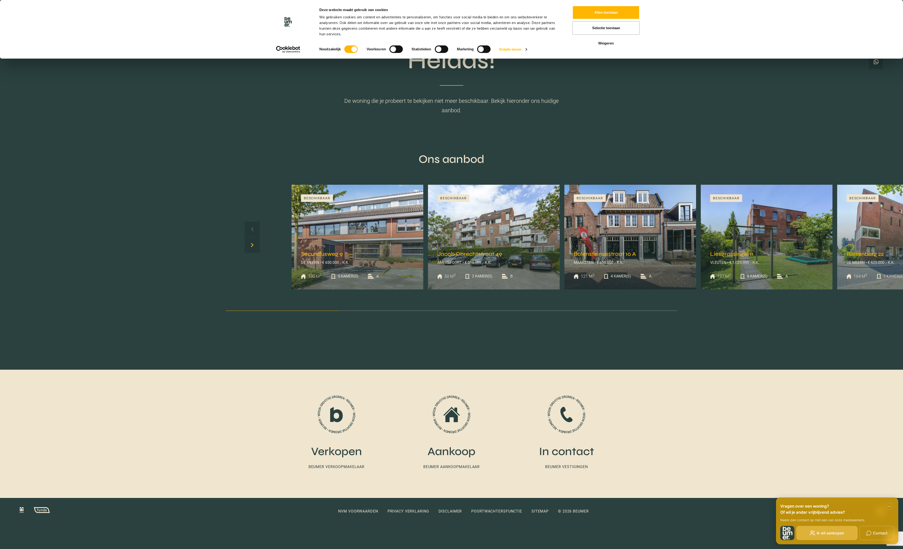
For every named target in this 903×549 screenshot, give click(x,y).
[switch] (396, 49)
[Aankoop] (451, 433)
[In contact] (566, 433)
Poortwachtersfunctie (496, 511)
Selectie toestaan (606, 28)
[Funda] (37, 511)
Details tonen (510, 49)
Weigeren (606, 43)
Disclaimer (450, 511)
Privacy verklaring (408, 511)
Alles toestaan (606, 12)
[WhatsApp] (876, 62)
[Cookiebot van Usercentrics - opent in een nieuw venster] (288, 49)
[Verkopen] (336, 433)
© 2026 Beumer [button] (573, 511)
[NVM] (21, 511)
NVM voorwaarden (358, 511)
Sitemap (540, 511)
